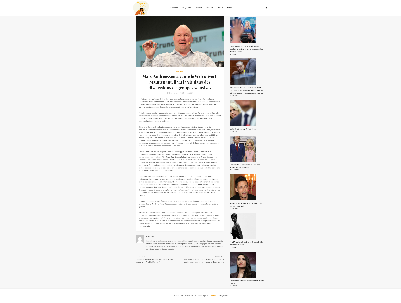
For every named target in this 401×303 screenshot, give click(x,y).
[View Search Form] (266, 8)
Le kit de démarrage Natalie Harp (243, 129)
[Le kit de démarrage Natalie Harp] (247, 113)
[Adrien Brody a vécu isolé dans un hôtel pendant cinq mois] (247, 187)
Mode (229, 8)
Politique (198, 8)
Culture (220, 8)
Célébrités (173, 8)
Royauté (209, 8)
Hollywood (186, 8)
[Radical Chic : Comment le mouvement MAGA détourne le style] (247, 149)
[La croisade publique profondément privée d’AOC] (247, 265)
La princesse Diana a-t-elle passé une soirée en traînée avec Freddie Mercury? (154, 259)
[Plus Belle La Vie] (141, 8)
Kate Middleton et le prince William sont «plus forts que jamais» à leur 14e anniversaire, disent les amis (204, 259)
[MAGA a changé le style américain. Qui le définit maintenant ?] (247, 226)
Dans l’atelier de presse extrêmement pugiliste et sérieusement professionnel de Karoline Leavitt (246, 49)
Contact (213, 296)
